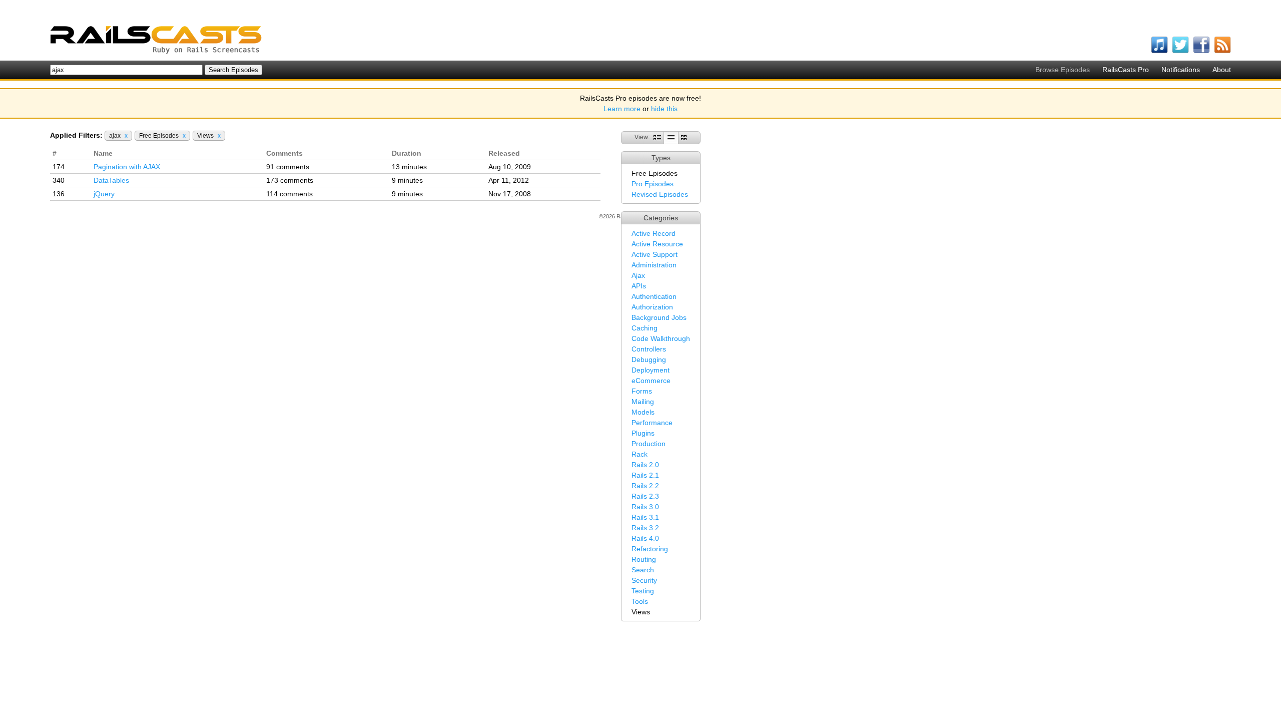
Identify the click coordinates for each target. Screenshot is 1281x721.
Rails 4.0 (645, 538)
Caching (644, 328)
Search (642, 570)
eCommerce (651, 381)
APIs (638, 286)
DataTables (111, 180)
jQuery (104, 194)
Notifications (1180, 70)
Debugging (648, 359)
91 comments (287, 167)
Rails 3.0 (645, 507)
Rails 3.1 (645, 517)
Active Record (653, 233)
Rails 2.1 (645, 475)
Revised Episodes (659, 194)
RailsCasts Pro (1125, 70)
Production (648, 444)
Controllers (648, 349)
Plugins (643, 433)
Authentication (654, 296)
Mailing (642, 402)
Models (643, 412)
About (1221, 70)
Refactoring (649, 549)
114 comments (289, 194)
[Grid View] (684, 137)
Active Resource (657, 244)
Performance (652, 423)
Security (644, 580)
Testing (642, 591)
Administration (654, 265)
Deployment (650, 370)
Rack (639, 454)
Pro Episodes (652, 184)
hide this (664, 109)
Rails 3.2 (645, 528)
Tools (639, 601)
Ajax (638, 275)
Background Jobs (659, 317)
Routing (643, 559)
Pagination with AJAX (127, 167)
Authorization (652, 307)
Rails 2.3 (645, 496)
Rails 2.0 (645, 465)
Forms (641, 391)
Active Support (654, 254)
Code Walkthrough (660, 338)
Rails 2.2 (645, 486)
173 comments (289, 180)
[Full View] (657, 137)
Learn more (621, 109)
